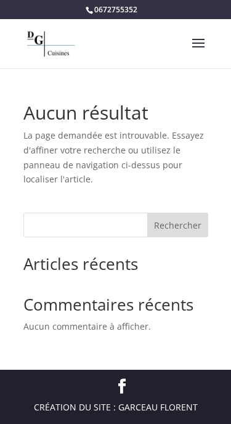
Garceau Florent (158, 407)
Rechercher (177, 225)
